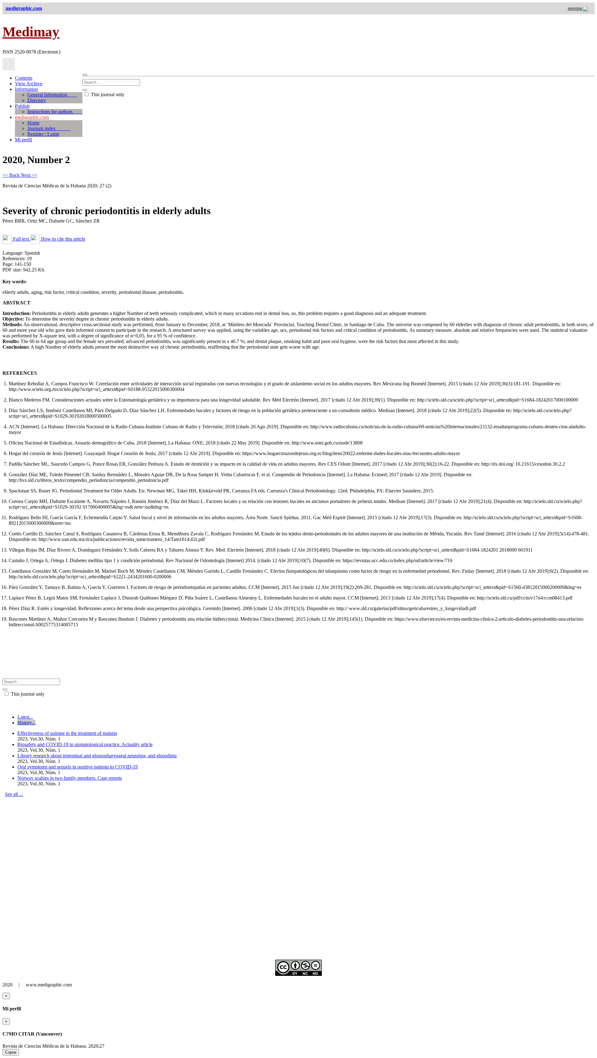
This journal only (107, 94)
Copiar (10, 1052)
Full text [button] (21, 239)
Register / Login (43, 134)
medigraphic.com (32, 117)
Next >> (29, 175)
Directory (36, 100)
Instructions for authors (54, 111)
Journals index (49, 128)
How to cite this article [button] (62, 239)
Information (26, 89)
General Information (52, 94)
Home (33, 122)
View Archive (28, 83)
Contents (23, 78)
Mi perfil (23, 139)
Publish (22, 106)
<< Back (11, 175)
